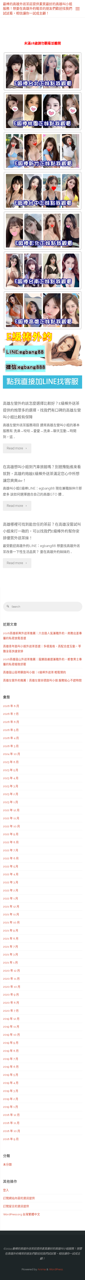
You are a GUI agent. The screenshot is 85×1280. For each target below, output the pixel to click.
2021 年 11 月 (11, 914)
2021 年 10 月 (11, 922)
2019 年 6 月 (11, 1066)
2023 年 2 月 (10, 794)
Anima (41, 1269)
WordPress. (56, 1269)
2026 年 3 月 (11, 746)
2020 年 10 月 (11, 986)
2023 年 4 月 (11, 778)
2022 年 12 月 (11, 810)
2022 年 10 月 (11, 826)
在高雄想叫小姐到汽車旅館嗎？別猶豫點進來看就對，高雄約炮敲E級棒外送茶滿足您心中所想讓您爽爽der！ (42, 474)
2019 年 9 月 (11, 1042)
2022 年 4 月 (11, 874)
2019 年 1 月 (10, 1106)
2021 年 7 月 (10, 946)
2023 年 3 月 (10, 786)
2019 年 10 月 (11, 1034)
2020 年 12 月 (11, 970)
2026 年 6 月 (11, 722)
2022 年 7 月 (10, 850)
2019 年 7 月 (10, 1058)
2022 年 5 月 (10, 866)
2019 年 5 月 (10, 1074)
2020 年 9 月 (11, 994)
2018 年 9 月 (11, 1139)
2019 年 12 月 (11, 1018)
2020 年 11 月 (11, 978)
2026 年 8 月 (11, 706)
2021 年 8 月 (11, 938)
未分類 (7, 1164)
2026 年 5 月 (11, 730)
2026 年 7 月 (11, 713)
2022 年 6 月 (11, 858)
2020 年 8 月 (11, 1002)
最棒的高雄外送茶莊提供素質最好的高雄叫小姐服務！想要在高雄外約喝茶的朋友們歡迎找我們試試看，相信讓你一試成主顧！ (37, 8)
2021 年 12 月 (11, 906)
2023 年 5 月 (10, 770)
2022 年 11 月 (11, 818)
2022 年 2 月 (10, 890)
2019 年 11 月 (11, 1026)
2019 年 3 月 (10, 1091)
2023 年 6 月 (11, 762)
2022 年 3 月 (10, 882)
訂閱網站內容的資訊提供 (19, 1198)
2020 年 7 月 (11, 1010)
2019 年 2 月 (10, 1099)
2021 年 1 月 (10, 962)
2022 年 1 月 (10, 898)
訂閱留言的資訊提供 (16, 1206)
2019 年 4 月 (11, 1082)
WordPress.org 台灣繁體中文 (21, 1214)
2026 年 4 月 (11, 738)
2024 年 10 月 (11, 754)
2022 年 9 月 (11, 834)
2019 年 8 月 (11, 1050)
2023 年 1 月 (10, 802)
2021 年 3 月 (10, 954)
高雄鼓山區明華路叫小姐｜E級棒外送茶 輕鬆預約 (34, 672)
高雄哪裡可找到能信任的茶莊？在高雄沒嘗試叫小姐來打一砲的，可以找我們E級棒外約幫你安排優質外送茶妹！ (42, 531)
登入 (6, 1190)
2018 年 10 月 (11, 1131)
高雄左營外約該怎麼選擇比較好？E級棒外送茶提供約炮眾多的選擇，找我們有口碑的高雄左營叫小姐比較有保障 (42, 410)
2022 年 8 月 (11, 842)
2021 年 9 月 (10, 930)
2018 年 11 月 (11, 1123)
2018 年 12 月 (11, 1114)
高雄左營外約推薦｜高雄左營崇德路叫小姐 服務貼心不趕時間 (42, 680)
